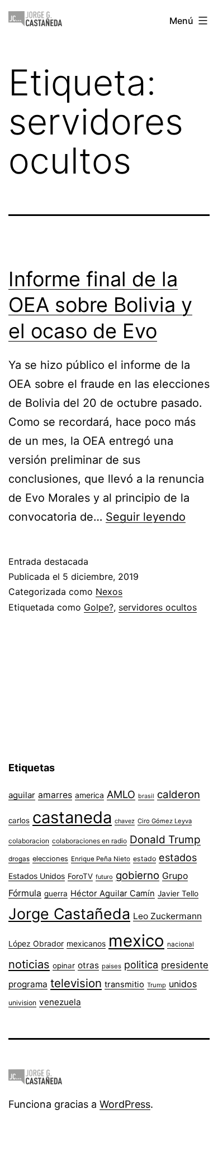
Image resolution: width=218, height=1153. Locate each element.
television (76, 983)
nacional (180, 944)
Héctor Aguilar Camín (112, 893)
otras (88, 965)
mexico (136, 940)
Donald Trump (165, 839)
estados (178, 857)
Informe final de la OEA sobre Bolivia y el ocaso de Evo (100, 305)
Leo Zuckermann (167, 916)
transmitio (124, 984)
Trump (156, 985)
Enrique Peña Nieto (100, 859)
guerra (56, 893)
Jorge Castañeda (69, 914)
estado (144, 858)
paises (111, 966)
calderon (178, 794)
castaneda (72, 817)
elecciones (50, 858)
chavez (125, 821)
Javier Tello (178, 893)
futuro (104, 877)
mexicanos (86, 943)
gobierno (137, 875)
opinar (64, 965)
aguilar (21, 795)
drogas (19, 859)
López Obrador (36, 943)
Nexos (109, 591)
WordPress (124, 1104)
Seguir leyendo (146, 516)
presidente (184, 965)
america (89, 795)
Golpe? (98, 607)
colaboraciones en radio (89, 841)
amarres (55, 795)
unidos (183, 983)
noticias (29, 964)
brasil (146, 796)
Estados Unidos (36, 876)
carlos (19, 820)
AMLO (121, 794)
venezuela (60, 1002)
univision (22, 1002)
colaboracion (28, 841)
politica (141, 965)
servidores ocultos (158, 607)
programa (28, 984)
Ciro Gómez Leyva (165, 821)
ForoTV (80, 876)
